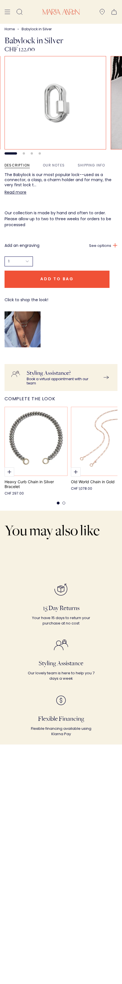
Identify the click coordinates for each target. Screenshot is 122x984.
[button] (19, 12)
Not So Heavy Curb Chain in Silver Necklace (25, 358)
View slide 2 (24, 153)
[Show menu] (7, 12)
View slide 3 (32, 153)
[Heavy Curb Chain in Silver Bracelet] (36, 441)
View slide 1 (11, 153)
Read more (15, 192)
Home (10, 29)
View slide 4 (40, 153)
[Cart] (114, 12)
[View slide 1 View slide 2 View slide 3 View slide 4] (61, 105)
